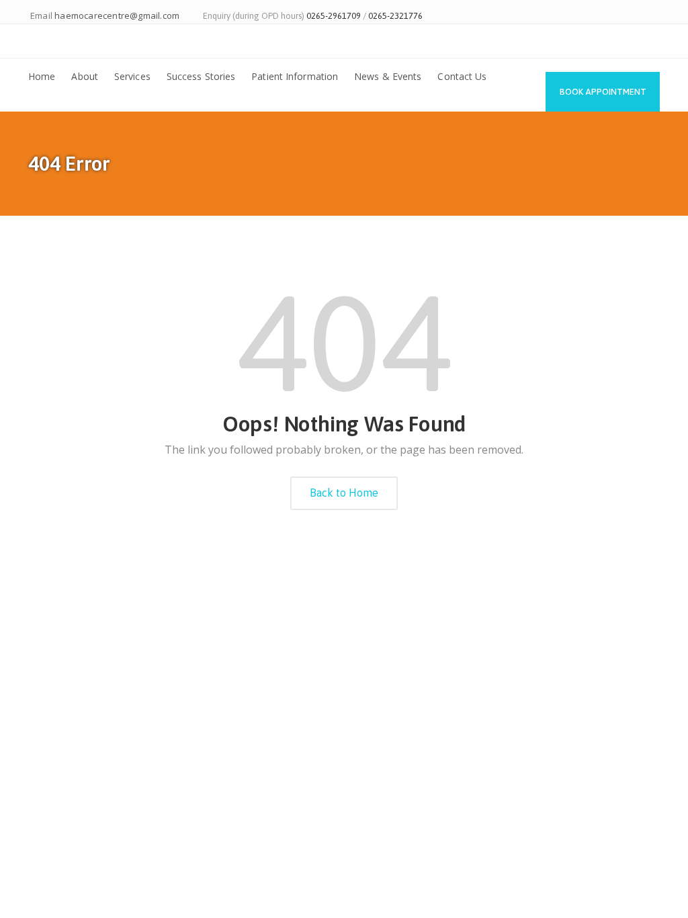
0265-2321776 (395, 16)
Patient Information (294, 76)
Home (41, 76)
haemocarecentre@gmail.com (116, 15)
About (84, 76)
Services (132, 76)
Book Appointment (603, 92)
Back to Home (344, 493)
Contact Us (461, 76)
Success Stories (201, 76)
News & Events (387, 76)
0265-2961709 (333, 16)
